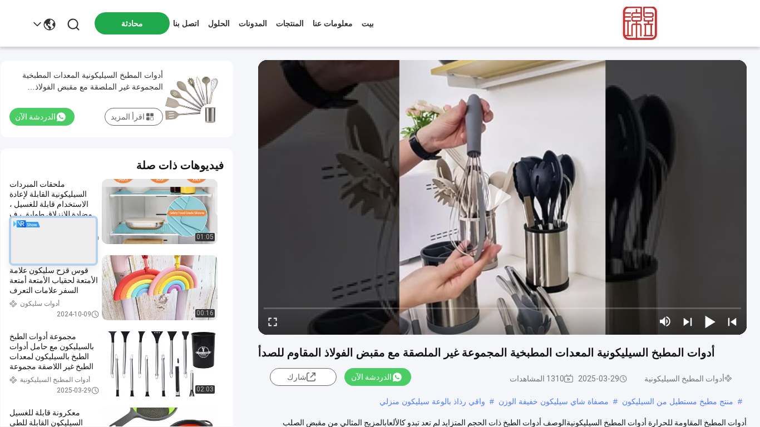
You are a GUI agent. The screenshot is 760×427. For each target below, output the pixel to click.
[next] (688, 321)
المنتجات (290, 23)
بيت (368, 23)
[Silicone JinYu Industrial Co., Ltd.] (638, 23)
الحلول (219, 23)
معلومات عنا (333, 23)
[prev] (732, 321)
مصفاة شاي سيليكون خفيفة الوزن (554, 401)
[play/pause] (710, 321)
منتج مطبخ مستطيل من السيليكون (677, 401)
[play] (502, 197)
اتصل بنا (186, 23)
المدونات (253, 23)
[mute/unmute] (665, 321)
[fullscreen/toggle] (272, 321)
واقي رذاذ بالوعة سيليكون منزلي (432, 401)
